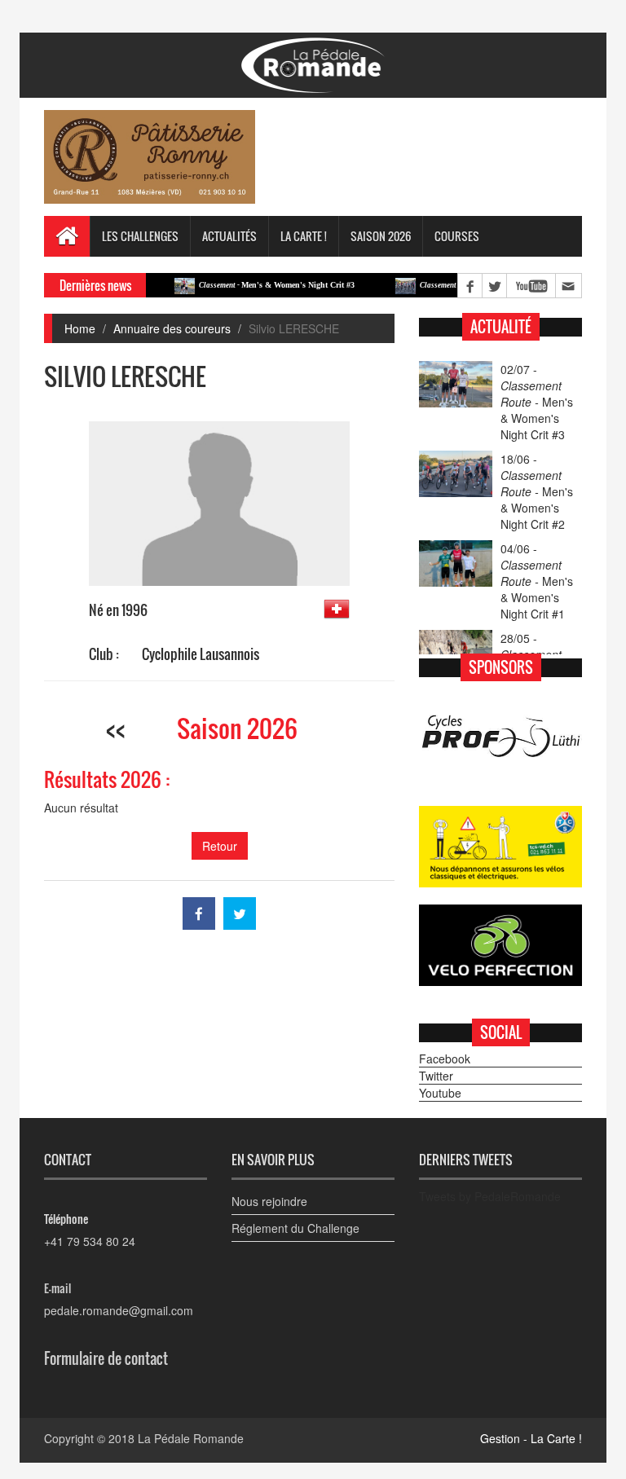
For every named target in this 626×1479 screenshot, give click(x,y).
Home (79, 328)
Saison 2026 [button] (380, 235)
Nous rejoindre (269, 1201)
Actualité (500, 326)
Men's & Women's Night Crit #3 (257, 284)
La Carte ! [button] (303, 235)
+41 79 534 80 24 (89, 1241)
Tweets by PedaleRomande (490, 1196)
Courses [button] (456, 235)
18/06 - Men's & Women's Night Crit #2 (536, 491)
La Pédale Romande (191, 1438)
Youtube (440, 1093)
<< (116, 728)
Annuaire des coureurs (172, 328)
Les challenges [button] (140, 235)
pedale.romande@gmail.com (118, 1310)
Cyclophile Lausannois (200, 654)
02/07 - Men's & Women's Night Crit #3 (536, 401)
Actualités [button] (229, 235)
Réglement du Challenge (295, 1228)
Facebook (444, 1058)
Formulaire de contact (106, 1358)
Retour (219, 846)
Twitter (436, 1075)
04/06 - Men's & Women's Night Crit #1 (536, 581)
